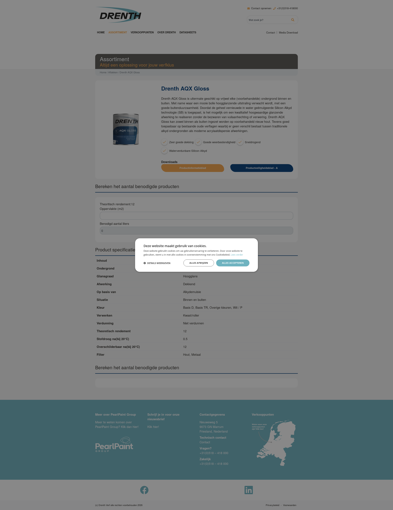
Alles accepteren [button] (233, 262)
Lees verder (237, 254)
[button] (157, 263)
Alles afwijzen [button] (198, 262)
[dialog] (196, 255)
